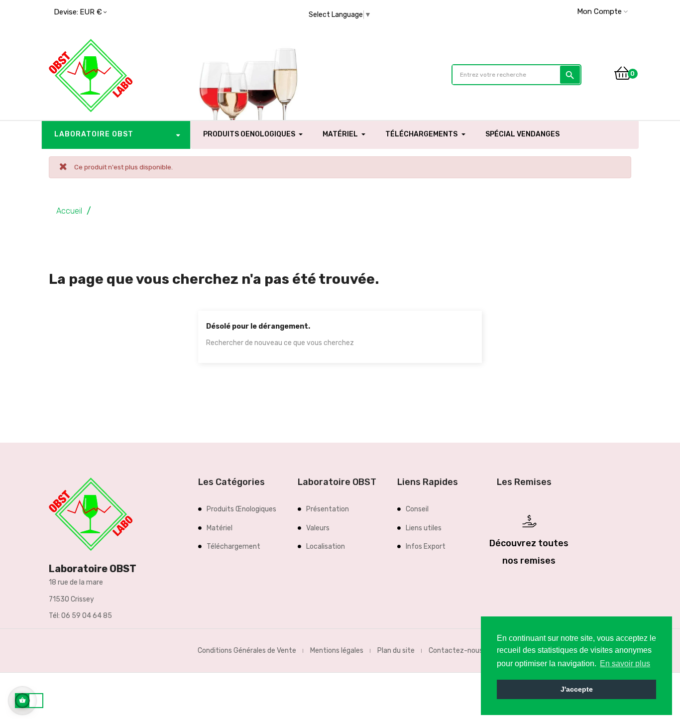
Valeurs (318, 528)
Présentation (327, 509)
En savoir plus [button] (625, 663)
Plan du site (396, 650)
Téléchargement (233, 546)
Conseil (417, 509)
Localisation (325, 546)
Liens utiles (424, 528)
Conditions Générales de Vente (247, 650)
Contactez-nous (456, 650)
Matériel (219, 528)
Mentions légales (336, 650)
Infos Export (426, 546)
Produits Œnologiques (241, 509)
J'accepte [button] (577, 689)
